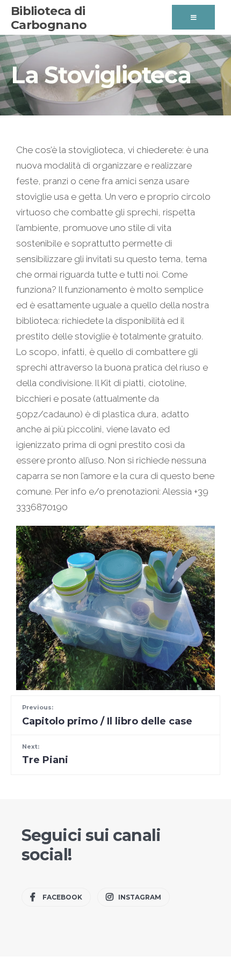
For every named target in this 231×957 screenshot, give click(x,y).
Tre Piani (45, 754)
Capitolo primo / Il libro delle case (107, 715)
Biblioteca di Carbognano (48, 18)
